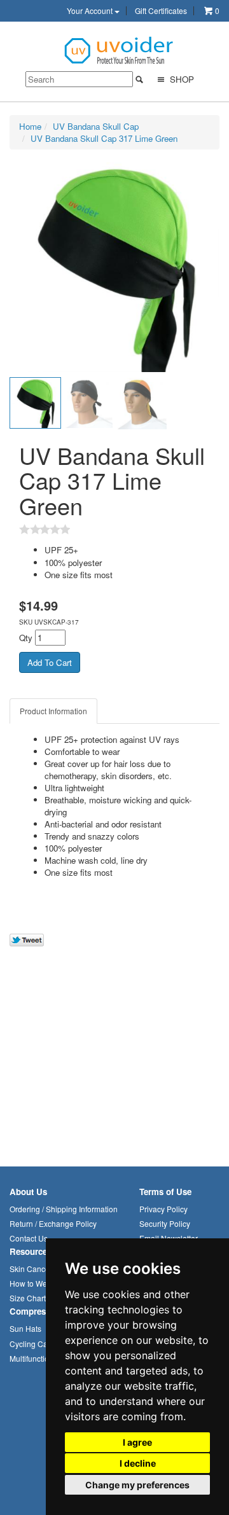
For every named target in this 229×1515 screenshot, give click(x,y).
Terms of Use (165, 1192)
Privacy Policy (163, 1208)
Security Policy (164, 1223)
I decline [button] (138, 1463)
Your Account (90, 10)
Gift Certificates (161, 10)
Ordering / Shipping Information (64, 1208)
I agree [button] (137, 1442)
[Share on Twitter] (27, 940)
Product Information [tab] (53, 710)
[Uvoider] (120, 49)
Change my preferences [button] (137, 1484)
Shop (180, 79)
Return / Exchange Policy (53, 1223)
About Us (28, 1192)
